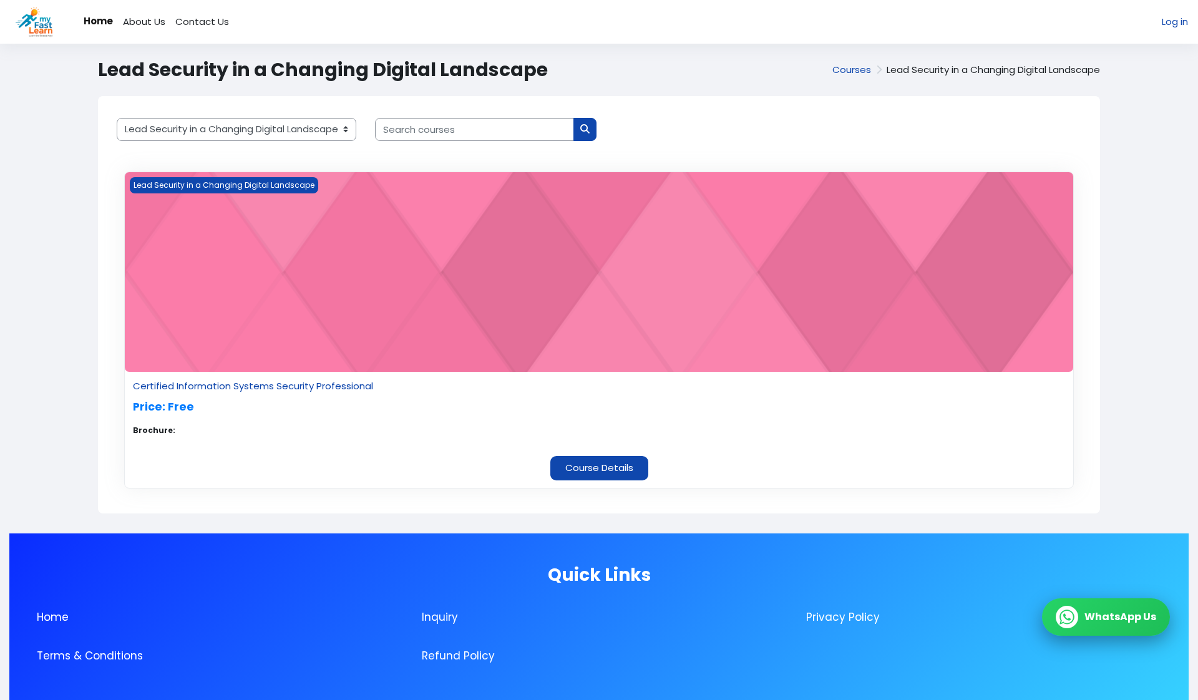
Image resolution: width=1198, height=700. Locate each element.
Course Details (599, 467)
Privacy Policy (843, 617)
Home (53, 617)
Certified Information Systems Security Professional (253, 385)
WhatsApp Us (1120, 617)
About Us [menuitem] (144, 21)
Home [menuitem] (98, 20)
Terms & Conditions (90, 655)
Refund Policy (458, 655)
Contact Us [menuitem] (202, 21)
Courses (851, 69)
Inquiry (440, 617)
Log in (1175, 21)
